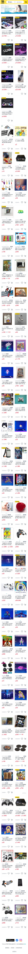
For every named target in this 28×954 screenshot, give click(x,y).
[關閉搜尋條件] (15, 2)
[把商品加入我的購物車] (12, 40)
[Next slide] (12, 23)
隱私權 (12, 947)
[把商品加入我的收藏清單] (9, 40)
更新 (25, 944)
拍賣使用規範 (19, 947)
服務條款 (7, 947)
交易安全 (14, 951)
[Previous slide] (2, 23)
